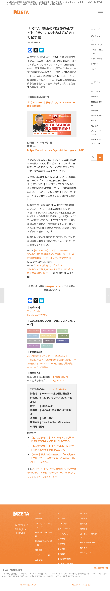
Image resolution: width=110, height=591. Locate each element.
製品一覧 (39, 518)
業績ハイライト (64, 528)
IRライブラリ (63, 533)
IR (41, 468)
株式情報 (61, 543)
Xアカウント (33, 311)
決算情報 (61, 538)
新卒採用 (83, 523)
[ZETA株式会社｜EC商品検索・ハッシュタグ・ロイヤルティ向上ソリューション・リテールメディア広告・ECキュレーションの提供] (21, 12)
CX (33, 468)
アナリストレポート (96, 132)
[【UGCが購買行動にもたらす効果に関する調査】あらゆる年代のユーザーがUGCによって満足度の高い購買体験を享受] (108, 295)
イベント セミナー (97, 51)
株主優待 (61, 554)
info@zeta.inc (53, 286)
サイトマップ (85, 552)
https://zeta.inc (57, 389)
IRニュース (95, 91)
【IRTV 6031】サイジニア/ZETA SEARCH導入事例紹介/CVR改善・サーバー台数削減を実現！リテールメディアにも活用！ (50, 254)
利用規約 (83, 547)
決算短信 (94, 96)
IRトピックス (96, 44)
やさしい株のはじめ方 (47, 476)
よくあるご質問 (64, 559)
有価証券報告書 (96, 103)
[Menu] (99, 12)
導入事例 (39, 550)
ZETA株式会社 (56, 468)
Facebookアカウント (38, 315)
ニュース (39, 513)
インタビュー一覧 (42, 555)
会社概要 (39, 560)
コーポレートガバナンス (88, 535)
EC (38, 468)
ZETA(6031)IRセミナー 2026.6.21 (47, 355)
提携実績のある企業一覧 (43, 543)
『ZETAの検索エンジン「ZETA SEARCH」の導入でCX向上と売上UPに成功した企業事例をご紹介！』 (51, 269)
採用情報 (83, 513)
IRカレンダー (63, 523)
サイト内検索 (41, 472)
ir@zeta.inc (58, 380)
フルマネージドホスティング (43, 525)
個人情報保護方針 (87, 542)
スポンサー (95, 68)
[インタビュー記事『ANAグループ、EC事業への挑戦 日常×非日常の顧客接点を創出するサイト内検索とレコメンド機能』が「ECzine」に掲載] (2, 295)
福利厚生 (83, 528)
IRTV (46, 468)
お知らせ (94, 63)
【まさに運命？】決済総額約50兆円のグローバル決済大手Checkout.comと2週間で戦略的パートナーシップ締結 (51, 363)
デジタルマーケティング (59, 472)
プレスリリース (96, 37)
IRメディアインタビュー (96, 141)
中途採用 (83, 518)
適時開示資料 (96, 115)
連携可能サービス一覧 (43, 534)
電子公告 (94, 125)
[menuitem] (99, 12)
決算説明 (94, 110)
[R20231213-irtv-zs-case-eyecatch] (13, 39)
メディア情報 (96, 58)
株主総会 (94, 120)
